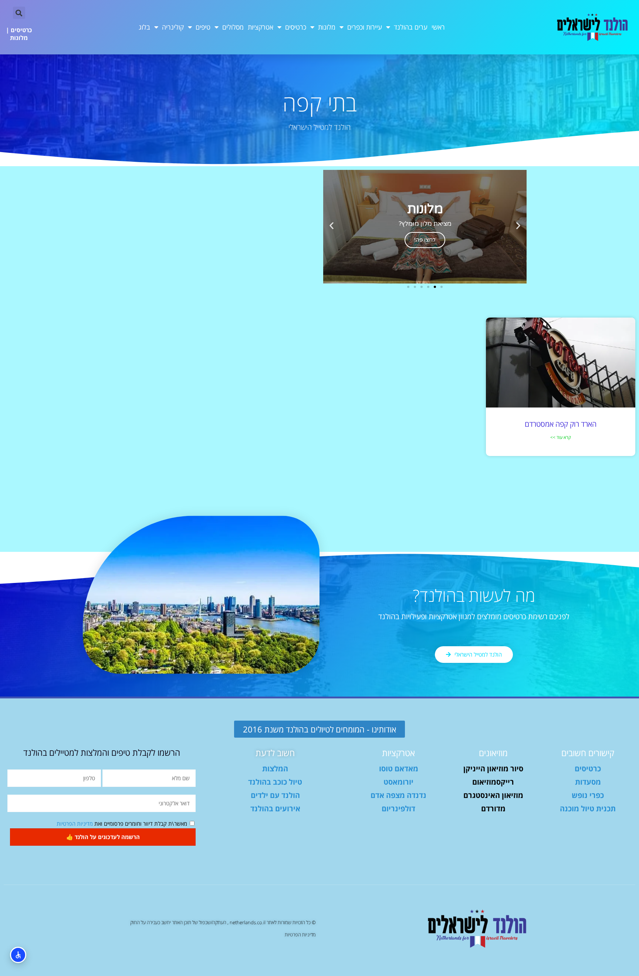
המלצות (275, 769)
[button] (19, 13)
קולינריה (173, 27)
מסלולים (233, 27)
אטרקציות (260, 27)
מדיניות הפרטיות (75, 823)
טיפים (203, 27)
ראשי (438, 27)
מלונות (326, 27)
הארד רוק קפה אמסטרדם (560, 424)
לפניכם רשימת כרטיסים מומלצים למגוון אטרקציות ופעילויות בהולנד (473, 616)
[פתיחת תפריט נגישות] (18, 955)
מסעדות (588, 782)
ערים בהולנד (410, 27)
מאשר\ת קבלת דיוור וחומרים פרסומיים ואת (122, 823)
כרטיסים (295, 27)
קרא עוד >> (560, 437)
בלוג (144, 27)
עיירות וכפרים (364, 27)
